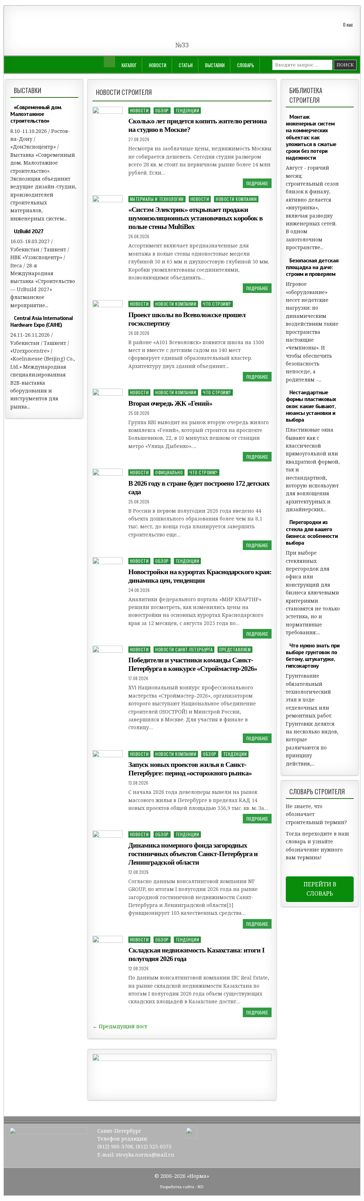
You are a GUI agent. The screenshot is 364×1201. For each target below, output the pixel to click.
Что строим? (217, 304)
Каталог (129, 65)
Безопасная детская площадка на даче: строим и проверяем (312, 267)
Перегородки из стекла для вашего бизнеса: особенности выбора (312, 532)
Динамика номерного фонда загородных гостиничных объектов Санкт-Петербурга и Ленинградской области (193, 853)
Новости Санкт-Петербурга (184, 649)
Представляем (235, 649)
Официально (169, 472)
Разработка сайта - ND (182, 1186)
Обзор (162, 110)
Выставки (215, 65)
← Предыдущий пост (119, 1026)
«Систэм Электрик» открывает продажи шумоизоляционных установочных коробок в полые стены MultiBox (195, 217)
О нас (348, 24)
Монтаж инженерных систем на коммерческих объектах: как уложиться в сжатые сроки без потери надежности (311, 137)
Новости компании (236, 199)
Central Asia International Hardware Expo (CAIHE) (41, 322)
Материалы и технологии (157, 199)
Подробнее (257, 183)
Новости (157, 65)
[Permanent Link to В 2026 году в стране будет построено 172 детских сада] (107, 479)
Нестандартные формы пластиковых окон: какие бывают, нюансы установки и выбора (311, 406)
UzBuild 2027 (28, 231)
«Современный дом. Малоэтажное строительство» (36, 114)
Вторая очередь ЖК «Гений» (170, 403)
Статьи (186, 65)
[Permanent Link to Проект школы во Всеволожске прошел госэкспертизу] (107, 310)
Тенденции (187, 110)
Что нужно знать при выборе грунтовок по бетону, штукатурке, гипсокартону (312, 656)
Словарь (245, 65)
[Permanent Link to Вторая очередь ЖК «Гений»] (107, 399)
